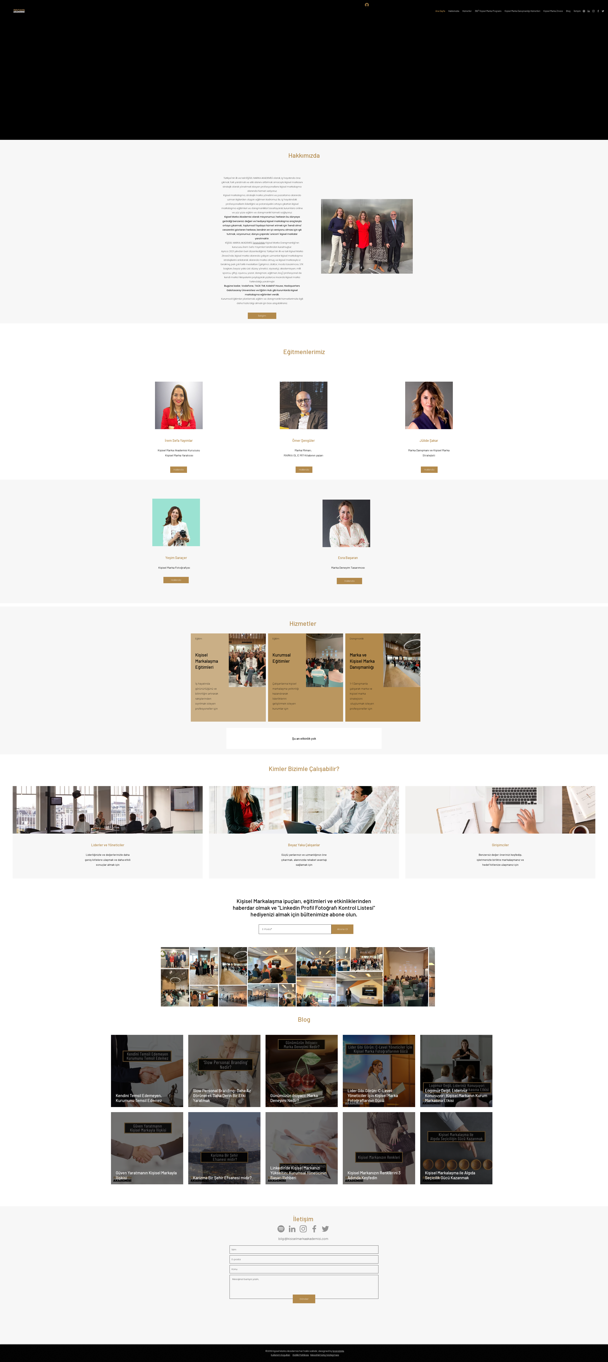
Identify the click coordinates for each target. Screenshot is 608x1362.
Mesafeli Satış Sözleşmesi (324, 1355)
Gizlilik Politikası (300, 1355)
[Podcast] (584, 11)
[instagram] (593, 11)
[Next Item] (429, 977)
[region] (228, 677)
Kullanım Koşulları (280, 1355)
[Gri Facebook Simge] (598, 11)
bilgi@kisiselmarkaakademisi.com (303, 1238)
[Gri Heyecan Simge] (603, 11)
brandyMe (259, 242)
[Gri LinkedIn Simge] (588, 11)
